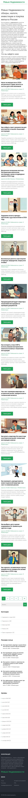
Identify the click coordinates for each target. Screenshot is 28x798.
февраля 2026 (6, 721)
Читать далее (7, 104)
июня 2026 (5, 706)
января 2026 (6, 725)
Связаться (16, 785)
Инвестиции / (13, 487)
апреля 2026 (6, 713)
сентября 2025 (6, 740)
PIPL (15, 783)
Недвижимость (6, 621)
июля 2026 (6, 702)
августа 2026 (6, 698)
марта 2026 (6, 717)
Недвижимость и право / (16, 89)
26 (24, 598)
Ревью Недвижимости (14, 2)
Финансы (5, 628)
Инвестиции (6, 625)
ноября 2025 (6, 733)
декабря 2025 (6, 729)
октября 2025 (6, 736)
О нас (2, 780)
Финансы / (13, 179)
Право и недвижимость (8, 632)
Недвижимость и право (8, 617)
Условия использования (20, 780)
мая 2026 (5, 710)
